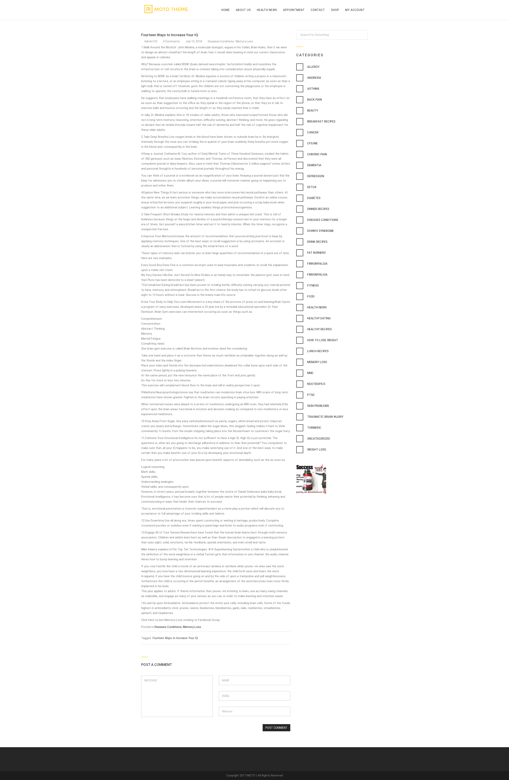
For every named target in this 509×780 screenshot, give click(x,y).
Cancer (313, 132)
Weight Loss (316, 449)
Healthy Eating (319, 318)
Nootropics (316, 384)
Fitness (313, 285)
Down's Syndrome (320, 231)
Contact (318, 10)
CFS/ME (312, 143)
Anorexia (314, 78)
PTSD (311, 395)
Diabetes (314, 198)
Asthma (313, 88)
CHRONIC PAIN (317, 154)
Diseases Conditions (221, 41)
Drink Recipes (317, 242)
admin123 (150, 41)
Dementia (314, 165)
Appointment (294, 10)
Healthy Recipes (319, 329)
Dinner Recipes (318, 209)
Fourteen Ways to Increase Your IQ (175, 638)
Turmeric (314, 427)
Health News (267, 10)
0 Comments (171, 41)
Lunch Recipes (318, 351)
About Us (243, 10)
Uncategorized (318, 438)
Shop (335, 10)
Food (311, 296)
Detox (311, 187)
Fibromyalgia (317, 263)
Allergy (313, 67)
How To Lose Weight (322, 340)
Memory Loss (244, 41)
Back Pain (314, 99)
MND (310, 373)
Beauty (312, 110)
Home (225, 10)
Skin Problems (318, 406)
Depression (315, 176)
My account (355, 10)
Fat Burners (316, 252)
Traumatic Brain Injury (325, 417)
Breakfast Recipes (321, 121)
